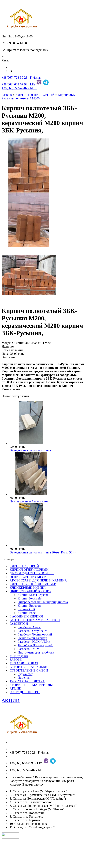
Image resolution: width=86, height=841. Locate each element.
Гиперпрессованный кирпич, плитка (43, 602)
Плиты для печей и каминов (29, 501)
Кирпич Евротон (29, 605)
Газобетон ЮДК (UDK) (34, 641)
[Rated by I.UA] (10, 837)
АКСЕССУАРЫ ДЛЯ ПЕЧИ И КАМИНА (38, 580)
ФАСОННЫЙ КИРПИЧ (26, 616)
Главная (7, 94)
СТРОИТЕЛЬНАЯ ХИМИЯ (29, 667)
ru (11, 67)
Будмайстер (25, 674)
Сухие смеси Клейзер (32, 638)
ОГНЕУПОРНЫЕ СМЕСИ (28, 576)
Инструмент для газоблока (36, 652)
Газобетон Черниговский (35, 634)
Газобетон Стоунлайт (32, 631)
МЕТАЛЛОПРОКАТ (24, 663)
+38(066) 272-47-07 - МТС (19, 88)
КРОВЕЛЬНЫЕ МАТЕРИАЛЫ (31, 685)
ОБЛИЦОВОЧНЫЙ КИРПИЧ (30, 591)
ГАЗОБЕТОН (19, 623)
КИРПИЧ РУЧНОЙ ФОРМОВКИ (33, 584)
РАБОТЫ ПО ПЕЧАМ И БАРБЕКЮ (35, 620)
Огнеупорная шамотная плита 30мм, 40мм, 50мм (43, 552)
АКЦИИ (15, 688)
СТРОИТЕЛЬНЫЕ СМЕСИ (29, 670)
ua (11, 70)
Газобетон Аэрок (29, 627)
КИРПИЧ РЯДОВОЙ (24, 566)
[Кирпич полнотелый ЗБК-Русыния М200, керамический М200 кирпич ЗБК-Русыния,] (29, 191)
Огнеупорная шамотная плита (30, 450)
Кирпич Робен (27, 612)
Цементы (24, 677)
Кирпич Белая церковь (33, 594)
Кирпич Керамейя (30, 598)
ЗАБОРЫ (16, 659)
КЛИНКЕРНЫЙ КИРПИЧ (28, 587)
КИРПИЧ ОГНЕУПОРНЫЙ (35, 94)
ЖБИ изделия (19, 656)
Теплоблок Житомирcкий (35, 645)
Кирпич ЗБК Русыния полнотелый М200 (38, 96)
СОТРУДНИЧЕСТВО (25, 692)
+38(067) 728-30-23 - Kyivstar (21, 77)
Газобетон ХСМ (28, 649)
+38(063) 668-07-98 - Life (18, 84)
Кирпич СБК (26, 609)
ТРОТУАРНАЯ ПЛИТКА (27, 681)
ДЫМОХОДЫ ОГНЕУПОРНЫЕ (32, 573)
